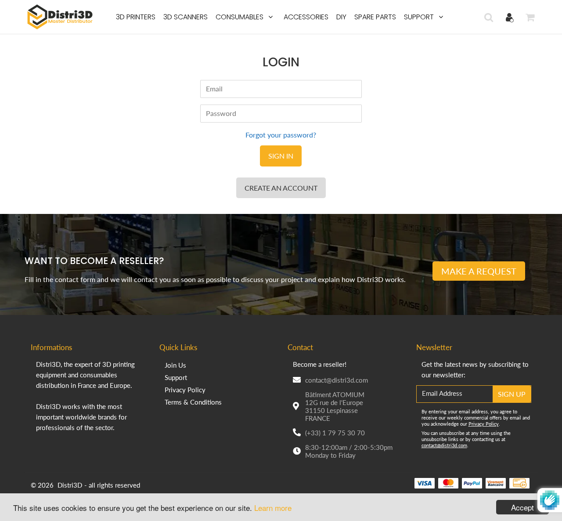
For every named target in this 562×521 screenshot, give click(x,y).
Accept (522, 507)
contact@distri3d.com (336, 380)
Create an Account (281, 188)
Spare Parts (375, 17)
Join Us (175, 365)
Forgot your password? (280, 134)
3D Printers (135, 17)
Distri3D (70, 485)
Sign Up (512, 394)
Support (419, 17)
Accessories (306, 17)
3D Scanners (185, 17)
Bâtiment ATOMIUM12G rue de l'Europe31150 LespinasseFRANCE (334, 406)
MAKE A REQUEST (478, 271)
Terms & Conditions (193, 402)
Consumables (239, 17)
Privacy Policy (185, 390)
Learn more (273, 507)
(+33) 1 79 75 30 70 (335, 433)
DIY (341, 17)
